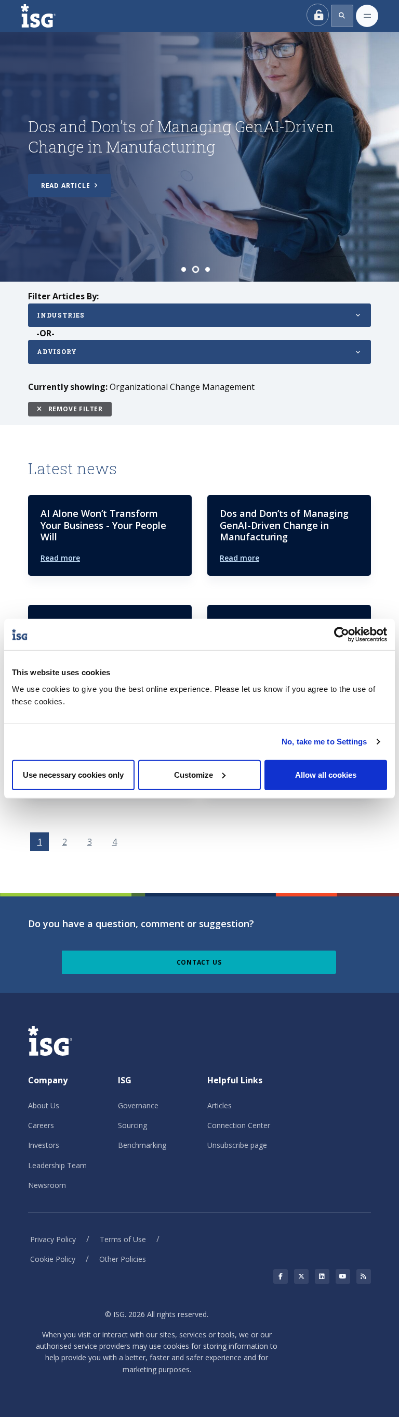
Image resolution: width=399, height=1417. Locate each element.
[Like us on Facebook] (280, 1276)
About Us (43, 1105)
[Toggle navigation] (367, 16)
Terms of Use (123, 1239)
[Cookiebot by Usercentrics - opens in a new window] (341, 634)
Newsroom (47, 1185)
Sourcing (132, 1125)
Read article (66, 188)
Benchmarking (142, 1145)
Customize (193, 774)
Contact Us (199, 962)
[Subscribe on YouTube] (343, 1276)
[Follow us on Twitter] (301, 1276)
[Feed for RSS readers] (363, 1276)
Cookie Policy (52, 1259)
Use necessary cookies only (73, 774)
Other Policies (122, 1259)
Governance (138, 1105)
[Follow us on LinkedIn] (322, 1276)
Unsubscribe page (237, 1145)
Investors (43, 1145)
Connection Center (238, 1125)
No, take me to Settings (324, 741)
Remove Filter (74, 408)
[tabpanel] (199, 157)
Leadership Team (57, 1165)
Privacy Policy (53, 1239)
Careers (41, 1125)
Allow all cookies (325, 774)
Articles (219, 1105)
